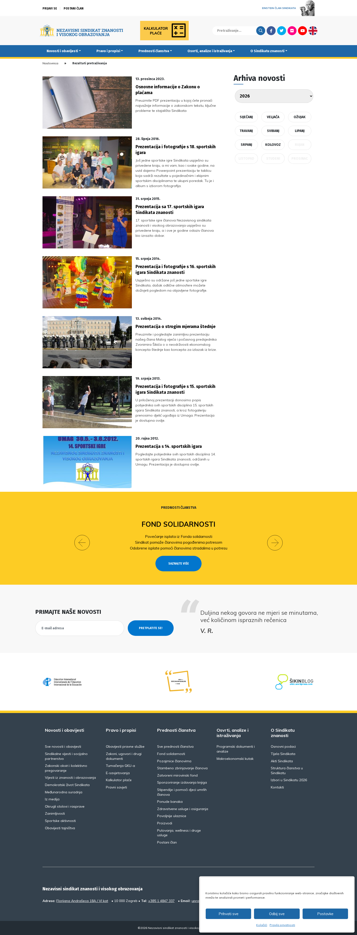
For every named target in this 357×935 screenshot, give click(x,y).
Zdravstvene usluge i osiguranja (182, 809)
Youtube (302, 30)
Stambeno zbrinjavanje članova (182, 768)
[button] (82, 542)
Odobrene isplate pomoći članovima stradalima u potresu (178, 548)
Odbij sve (277, 913)
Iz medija (52, 799)
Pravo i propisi (108, 51)
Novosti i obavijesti (62, 51)
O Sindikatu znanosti (267, 51)
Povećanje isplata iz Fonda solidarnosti (178, 536)
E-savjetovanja (118, 773)
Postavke (325, 913)
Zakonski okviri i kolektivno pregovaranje (66, 768)
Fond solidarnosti (178, 524)
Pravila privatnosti (282, 925)
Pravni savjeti (116, 787)
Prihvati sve (228, 913)
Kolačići (261, 925)
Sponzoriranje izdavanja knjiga (182, 782)
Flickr (292, 30)
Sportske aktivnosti (60, 821)
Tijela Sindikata (283, 754)
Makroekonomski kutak (235, 758)
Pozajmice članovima (174, 761)
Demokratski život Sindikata (67, 785)
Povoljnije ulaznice (171, 816)
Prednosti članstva (153, 51)
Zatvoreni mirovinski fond (177, 775)
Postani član (74, 8)
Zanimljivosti (55, 813)
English (312, 30)
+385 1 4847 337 (161, 901)
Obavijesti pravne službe (125, 746)
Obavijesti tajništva (60, 828)
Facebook (271, 30)
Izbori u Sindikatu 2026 (289, 780)
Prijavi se (49, 8)
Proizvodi (164, 823)
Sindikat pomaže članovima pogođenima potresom (178, 542)
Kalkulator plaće (119, 780)
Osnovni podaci (283, 746)
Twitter (281, 30)
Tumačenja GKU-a (120, 765)
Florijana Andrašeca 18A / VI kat (82, 901)
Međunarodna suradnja (63, 792)
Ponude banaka (170, 801)
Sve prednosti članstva (175, 746)
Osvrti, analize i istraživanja (209, 51)
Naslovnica (50, 63)
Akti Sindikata (282, 761)
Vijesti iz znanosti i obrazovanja (70, 777)
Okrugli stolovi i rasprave (65, 806)
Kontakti (277, 787)
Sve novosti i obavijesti (63, 746)
